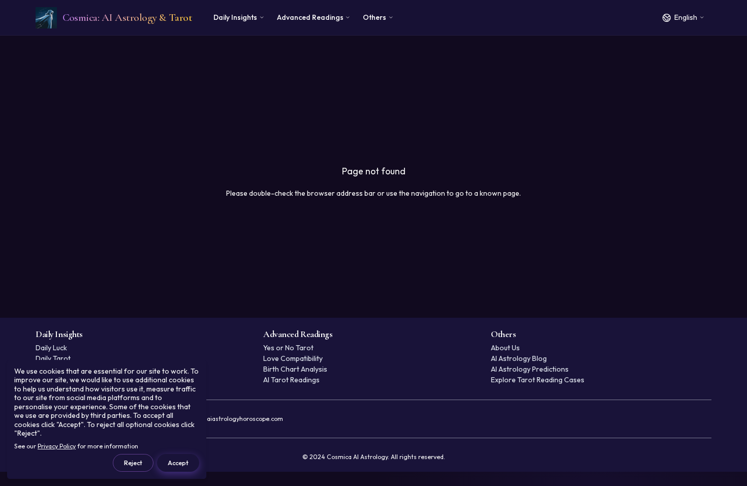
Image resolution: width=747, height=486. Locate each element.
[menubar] (303, 17)
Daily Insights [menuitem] (235, 17)
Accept (178, 463)
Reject (133, 463)
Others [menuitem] (374, 17)
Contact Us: (213, 418)
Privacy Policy (57, 446)
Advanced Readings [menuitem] (310, 17)
